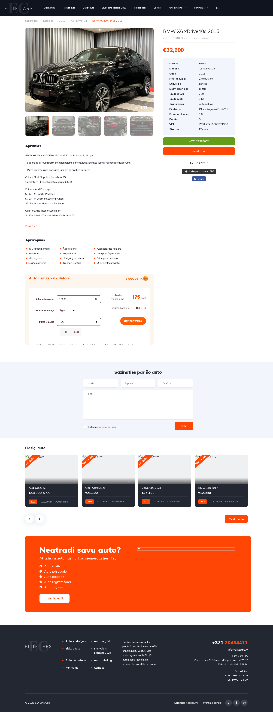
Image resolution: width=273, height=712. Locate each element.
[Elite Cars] (18, 7)
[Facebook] (236, 703)
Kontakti (99, 667)
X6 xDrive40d (79, 20)
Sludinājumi (49, 7)
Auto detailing (175, 7)
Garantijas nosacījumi (186, 702)
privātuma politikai (106, 426)
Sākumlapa (31, 20)
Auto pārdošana (76, 660)
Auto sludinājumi (76, 641)
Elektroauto (88, 7)
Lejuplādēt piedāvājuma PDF (199, 171)
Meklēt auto (236, 519)
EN (217, 8)
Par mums (199, 7)
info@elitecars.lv (238, 649)
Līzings (157, 7)
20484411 (230, 643)
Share (200, 178)
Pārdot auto (140, 7)
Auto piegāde (102, 641)
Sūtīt (184, 426)
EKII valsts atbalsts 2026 (114, 7)
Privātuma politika (211, 702)
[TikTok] (228, 703)
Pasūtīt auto (69, 7)
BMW (62, 20)
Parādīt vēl (31, 226)
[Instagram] (244, 703)
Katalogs (48, 20)
